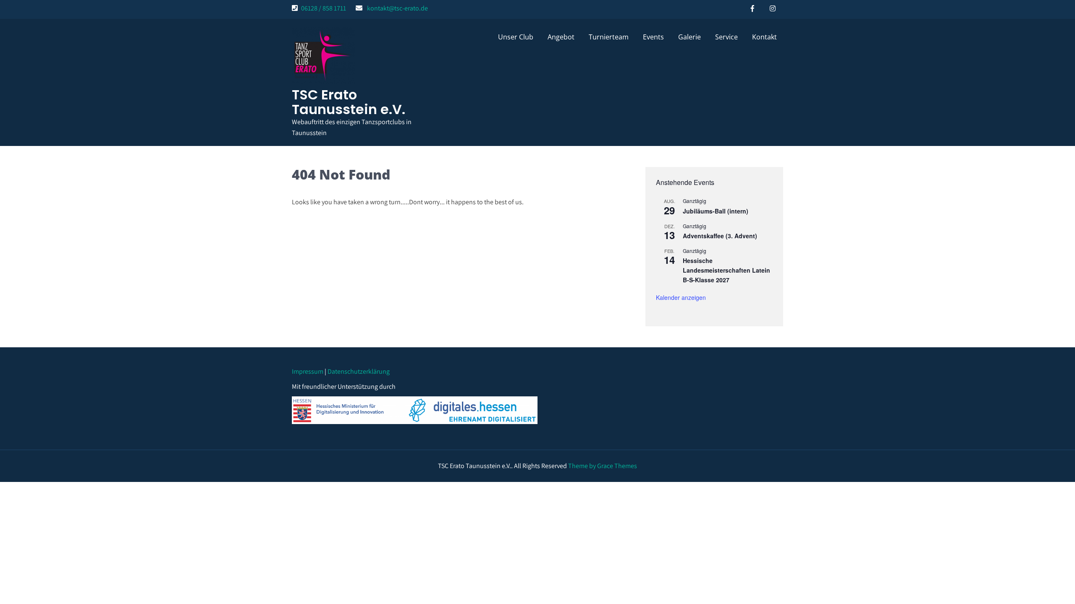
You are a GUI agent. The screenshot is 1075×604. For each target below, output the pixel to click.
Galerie (689, 37)
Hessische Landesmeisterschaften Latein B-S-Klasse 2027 (726, 270)
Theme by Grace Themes (602, 465)
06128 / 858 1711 (323, 8)
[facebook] (752, 8)
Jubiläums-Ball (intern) (715, 211)
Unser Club (515, 37)
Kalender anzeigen (681, 297)
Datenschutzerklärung (359, 371)
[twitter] (772, 8)
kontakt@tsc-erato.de (397, 8)
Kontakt (764, 37)
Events (653, 37)
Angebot (561, 37)
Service (726, 37)
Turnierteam (609, 37)
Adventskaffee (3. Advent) (720, 236)
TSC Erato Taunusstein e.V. (348, 102)
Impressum (307, 371)
